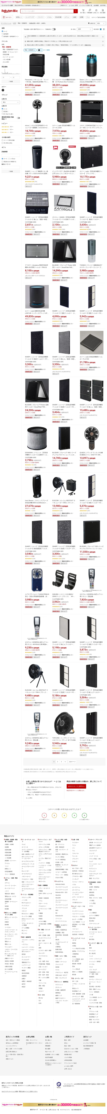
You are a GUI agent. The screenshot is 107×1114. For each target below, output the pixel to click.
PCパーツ (24, 930)
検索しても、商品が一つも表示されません (39, 794)
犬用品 (74, 946)
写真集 (40, 988)
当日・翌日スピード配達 (13, 1040)
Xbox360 (58, 898)
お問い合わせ (68, 1069)
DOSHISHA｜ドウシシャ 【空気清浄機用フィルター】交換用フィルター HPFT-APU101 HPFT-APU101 (36, 455)
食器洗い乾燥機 (9, 961)
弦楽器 (40, 916)
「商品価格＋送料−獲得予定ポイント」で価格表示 (37, 29)
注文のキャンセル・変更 (71, 1048)
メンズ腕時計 (93, 913)
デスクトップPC (26, 897)
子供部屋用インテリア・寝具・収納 (95, 973)
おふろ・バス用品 (77, 919)
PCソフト (24, 933)
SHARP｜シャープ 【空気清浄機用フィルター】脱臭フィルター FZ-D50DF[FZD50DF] (63, 407)
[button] (2, 71)
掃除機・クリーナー (10, 860)
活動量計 (24, 976)
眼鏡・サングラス (94, 878)
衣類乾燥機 (8, 852)
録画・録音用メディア (28, 854)
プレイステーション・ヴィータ (61, 901)
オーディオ (25, 847)
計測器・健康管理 (60, 990)
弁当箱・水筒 (59, 862)
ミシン (7, 866)
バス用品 (91, 900)
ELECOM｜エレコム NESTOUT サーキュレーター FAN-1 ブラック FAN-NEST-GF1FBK (63, 503)
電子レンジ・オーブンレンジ (11, 918)
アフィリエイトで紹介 (70, 1063)
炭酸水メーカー (9, 958)
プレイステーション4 (61, 889)
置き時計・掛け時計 (95, 986)
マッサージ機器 (26, 968)
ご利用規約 (86, 1048)
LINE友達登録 (68, 1060)
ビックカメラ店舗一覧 (85, 5)
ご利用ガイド (63, 5)
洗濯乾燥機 (8, 850)
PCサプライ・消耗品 (28, 913)
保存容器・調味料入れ (61, 854)
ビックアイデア (30, 17)
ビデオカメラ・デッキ (28, 864)
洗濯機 (81, 17)
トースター (8, 927)
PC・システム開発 (44, 977)
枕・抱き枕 (92, 953)
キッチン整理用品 (60, 859)
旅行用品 (91, 939)
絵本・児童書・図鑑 (44, 935)
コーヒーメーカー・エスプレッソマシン (11, 930)
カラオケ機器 (42, 921)
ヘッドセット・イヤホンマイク (45, 866)
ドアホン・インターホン (78, 984)
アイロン (7, 863)
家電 (14, 23)
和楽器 (40, 918)
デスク (91, 967)
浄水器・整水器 (9, 964)
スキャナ (24, 911)
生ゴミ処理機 (8, 969)
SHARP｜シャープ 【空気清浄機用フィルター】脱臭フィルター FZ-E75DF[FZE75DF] (91, 313)
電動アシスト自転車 (95, 845)
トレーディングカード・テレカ (78, 893)
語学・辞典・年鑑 (44, 972)
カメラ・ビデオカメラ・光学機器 (27, 850)
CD (40, 1000)
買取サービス (9, 1059)
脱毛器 (23, 954)
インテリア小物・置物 (95, 1003)
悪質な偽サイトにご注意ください (28, 1091)
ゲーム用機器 (25, 928)
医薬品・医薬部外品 (61, 930)
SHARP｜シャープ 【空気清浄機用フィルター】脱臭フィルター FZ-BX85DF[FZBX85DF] (63, 692)
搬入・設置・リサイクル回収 (14, 1048)
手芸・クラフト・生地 (95, 898)
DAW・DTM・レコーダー (45, 894)
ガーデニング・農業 (78, 996)
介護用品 (58, 946)
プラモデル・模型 (77, 876)
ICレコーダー (25, 871)
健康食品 (58, 993)
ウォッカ (74, 856)
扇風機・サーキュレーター (11, 902)
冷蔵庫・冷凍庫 (9, 844)
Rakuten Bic (10, 11)
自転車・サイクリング (95, 842)
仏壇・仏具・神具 (94, 1022)
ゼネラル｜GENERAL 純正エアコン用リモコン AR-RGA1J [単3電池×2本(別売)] (36, 644)
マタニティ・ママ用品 (78, 916)
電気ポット (8, 941)
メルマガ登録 (68, 1057)
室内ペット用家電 (77, 972)
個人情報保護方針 (88, 1046)
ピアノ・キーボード (44, 888)
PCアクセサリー (26, 903)
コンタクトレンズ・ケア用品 (61, 943)
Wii (56, 913)
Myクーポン (48, 1051)
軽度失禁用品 (59, 952)
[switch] (18, 118)
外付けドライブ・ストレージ (28, 920)
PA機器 (41, 891)
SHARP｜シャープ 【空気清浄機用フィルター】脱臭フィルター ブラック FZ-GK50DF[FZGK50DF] (37, 359)
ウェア (91, 861)
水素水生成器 (8, 966)
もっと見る (29, 798)
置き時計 (91, 921)
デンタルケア (25, 959)
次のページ (72, 761)
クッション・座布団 (95, 961)
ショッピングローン (11, 1046)
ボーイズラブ (42, 969)
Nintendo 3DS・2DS (61, 892)
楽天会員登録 (101, 17)
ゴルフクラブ (93, 850)
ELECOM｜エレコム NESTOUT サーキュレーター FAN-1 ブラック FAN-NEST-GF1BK (36, 692)
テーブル (91, 964)
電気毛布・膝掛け (10, 893)
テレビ (88, 17)
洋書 (40, 980)
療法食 (74, 974)
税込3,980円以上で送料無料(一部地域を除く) (27, 5)
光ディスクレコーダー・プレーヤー (27, 857)
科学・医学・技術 (44, 975)
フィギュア (75, 879)
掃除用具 (91, 892)
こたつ (7, 891)
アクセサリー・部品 (27, 879)
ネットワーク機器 (27, 916)
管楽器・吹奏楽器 (44, 898)
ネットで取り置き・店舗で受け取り (14, 1055)
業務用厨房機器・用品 (61, 869)
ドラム (40, 901)
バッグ (91, 936)
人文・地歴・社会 (44, 961)
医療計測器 (58, 949)
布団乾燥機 (8, 855)
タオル (91, 906)
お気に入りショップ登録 (71, 1051)
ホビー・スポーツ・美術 (45, 944)
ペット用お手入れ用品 (78, 948)
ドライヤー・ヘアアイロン (28, 940)
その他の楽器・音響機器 (45, 925)
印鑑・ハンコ (93, 889)
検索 (11, 81)
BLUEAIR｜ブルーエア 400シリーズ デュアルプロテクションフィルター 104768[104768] (64, 455)
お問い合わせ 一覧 (54, 1109)
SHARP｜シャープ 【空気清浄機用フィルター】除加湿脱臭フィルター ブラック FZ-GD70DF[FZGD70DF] (36, 549)
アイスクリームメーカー (11, 972)
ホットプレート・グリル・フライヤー (11, 935)
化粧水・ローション (61, 961)
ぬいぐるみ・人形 (77, 868)
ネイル (57, 970)
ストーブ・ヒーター (10, 885)
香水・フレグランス (61, 978)
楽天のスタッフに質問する (76, 786)
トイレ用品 (92, 903)
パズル (74, 884)
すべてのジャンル (6, 23)
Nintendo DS (59, 916)
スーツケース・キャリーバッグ (95, 933)
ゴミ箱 (91, 994)
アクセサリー (42, 906)
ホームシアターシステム (28, 867)
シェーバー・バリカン (28, 947)
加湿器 (7, 906)
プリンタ (24, 908)
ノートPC (24, 900)
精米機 (7, 924)
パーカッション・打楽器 (45, 909)
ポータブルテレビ (27, 874)
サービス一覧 (43, 1109)
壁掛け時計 (92, 918)
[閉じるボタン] (103, 37)
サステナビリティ (65, 1109)
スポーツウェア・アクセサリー (95, 874)
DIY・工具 (75, 981)
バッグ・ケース (93, 856)
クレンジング (59, 964)
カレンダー (42, 953)
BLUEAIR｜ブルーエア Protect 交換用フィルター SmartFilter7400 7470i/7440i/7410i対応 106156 (64, 267)
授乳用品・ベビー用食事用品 (78, 925)
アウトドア (92, 871)
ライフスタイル (43, 956)
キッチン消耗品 (59, 857)
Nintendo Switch (60, 884)
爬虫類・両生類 (76, 963)
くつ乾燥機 (8, 858)
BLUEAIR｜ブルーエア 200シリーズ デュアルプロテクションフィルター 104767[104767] (91, 549)
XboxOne (58, 895)
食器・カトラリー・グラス (61, 850)
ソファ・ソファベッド (95, 959)
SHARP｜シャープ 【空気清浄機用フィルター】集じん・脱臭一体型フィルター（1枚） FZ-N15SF (36, 219)
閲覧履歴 (47, 1046)
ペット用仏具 (76, 969)
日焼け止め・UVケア (61, 975)
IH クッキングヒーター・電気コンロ (10, 954)
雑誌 (40, 958)
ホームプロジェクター (28, 861)
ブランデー (75, 859)
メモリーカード (26, 876)
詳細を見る (88, 45)
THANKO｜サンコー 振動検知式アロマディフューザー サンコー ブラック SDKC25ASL (91, 267)
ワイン (74, 845)
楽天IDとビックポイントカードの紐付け (53, 1064)
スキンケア (58, 959)
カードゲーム (76, 887)
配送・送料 (67, 1040)
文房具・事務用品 (94, 887)
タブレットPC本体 (44, 847)
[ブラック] (3, 90)
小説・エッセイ (43, 966)
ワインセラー (8, 947)
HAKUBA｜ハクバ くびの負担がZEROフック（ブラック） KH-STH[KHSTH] (63, 596)
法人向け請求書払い (51, 1060)
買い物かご (48, 1040)
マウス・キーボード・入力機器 (28, 924)
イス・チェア (93, 969)
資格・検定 (42, 985)
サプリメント (59, 984)
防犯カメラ (75, 988)
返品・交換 (67, 1046)
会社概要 (96, 5)
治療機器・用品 (59, 932)
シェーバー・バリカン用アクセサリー (28, 950)
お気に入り (48, 1043)
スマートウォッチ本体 (45, 870)
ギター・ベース (43, 903)
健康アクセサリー (60, 998)
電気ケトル (8, 944)
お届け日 (4, 106)
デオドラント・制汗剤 (61, 972)
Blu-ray (41, 998)
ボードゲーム (76, 890)
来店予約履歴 (49, 1057)
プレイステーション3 (61, 905)
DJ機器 (41, 913)
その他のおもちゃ (77, 902)
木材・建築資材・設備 (78, 994)
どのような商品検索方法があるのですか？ (39, 792)
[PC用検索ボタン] (76, 11)
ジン (73, 848)
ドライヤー (41, 17)
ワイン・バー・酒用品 (61, 875)
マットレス (92, 950)
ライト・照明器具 (10, 874)
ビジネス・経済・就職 (45, 950)
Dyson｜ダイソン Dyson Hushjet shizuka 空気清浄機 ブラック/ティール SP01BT (92, 82)
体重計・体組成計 (27, 981)
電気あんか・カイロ (10, 896)
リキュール (75, 853)
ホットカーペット (10, 888)
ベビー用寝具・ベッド (78, 922)
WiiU (56, 910)
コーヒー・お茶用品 (61, 872)
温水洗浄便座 (25, 973)
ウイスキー (75, 842)
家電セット (19, 17)
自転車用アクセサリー (95, 848)
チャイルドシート (77, 931)
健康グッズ (58, 995)
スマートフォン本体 (44, 844)
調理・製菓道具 (59, 847)
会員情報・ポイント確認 (52, 1054)
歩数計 (23, 978)
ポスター (41, 991)
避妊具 (57, 939)
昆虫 (73, 966)
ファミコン (58, 918)
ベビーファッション (78, 914)
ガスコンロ (8, 939)
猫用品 (74, 943)
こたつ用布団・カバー (95, 997)
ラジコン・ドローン (78, 882)
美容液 (57, 967)
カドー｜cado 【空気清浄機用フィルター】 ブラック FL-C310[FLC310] (91, 173)
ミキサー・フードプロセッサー (11, 950)
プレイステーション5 (61, 887)
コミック (41, 932)
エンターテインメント (45, 938)
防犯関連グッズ (93, 1014)
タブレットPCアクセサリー (45, 855)
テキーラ (74, 861)
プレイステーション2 (61, 907)
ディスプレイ (25, 905)
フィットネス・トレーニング (95, 865)
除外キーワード (6, 164)
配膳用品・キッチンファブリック (61, 865)
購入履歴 (47, 1048)
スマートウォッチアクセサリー (45, 873)
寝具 (90, 948)
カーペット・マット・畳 (95, 983)
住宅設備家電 (8, 871)
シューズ (91, 853)
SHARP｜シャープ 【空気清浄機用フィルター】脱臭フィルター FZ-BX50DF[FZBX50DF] (91, 644)
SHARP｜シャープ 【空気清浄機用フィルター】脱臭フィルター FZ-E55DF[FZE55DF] (91, 503)
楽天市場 (102, 5)
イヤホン (49, 17)
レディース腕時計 (94, 915)
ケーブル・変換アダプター (45, 859)
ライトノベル (42, 983)
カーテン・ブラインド (95, 979)
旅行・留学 (42, 940)
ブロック (74, 899)
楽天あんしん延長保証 (12, 1043)
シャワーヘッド (26, 965)
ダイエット (58, 987)
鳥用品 (74, 956)
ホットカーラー (26, 957)
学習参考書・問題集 (44, 964)
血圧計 (23, 984)
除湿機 (7, 909)
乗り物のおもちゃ (77, 873)
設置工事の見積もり (11, 1051)
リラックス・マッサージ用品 (61, 1001)
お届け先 (4, 99)
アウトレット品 (93, 1011)
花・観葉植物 (76, 1003)
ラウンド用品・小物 (95, 859)
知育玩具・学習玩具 (78, 871)
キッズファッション (78, 911)
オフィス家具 (93, 1000)
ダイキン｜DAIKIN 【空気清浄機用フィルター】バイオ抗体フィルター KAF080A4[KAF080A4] (64, 219)
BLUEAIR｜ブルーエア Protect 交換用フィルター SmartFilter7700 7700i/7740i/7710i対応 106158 (36, 407)
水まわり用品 (59, 877)
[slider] (2, 74)
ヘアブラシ (25, 944)
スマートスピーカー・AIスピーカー (28, 885)
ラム (73, 850)
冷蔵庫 (74, 17)
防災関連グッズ (76, 991)
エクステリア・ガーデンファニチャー (78, 1000)
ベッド (91, 956)
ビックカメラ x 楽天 (7, 5)
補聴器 (23, 970)
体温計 (23, 986)
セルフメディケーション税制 (10, 1091)
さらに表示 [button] (6, 62)
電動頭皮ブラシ (26, 962)
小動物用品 (75, 954)
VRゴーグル (42, 881)
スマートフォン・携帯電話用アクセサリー (45, 850)
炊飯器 (7, 922)
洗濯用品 (91, 895)
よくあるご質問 (73, 5)
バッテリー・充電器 (44, 863)
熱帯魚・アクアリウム (78, 951)
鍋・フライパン (59, 844)
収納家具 (91, 976)
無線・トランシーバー (28, 882)
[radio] (2, 31)
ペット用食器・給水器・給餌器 (78, 960)
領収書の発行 (68, 1054)
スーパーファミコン (61, 921)
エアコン (66, 17)
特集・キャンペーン (31, 1040)
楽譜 (40, 948)
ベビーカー (75, 929)
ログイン (94, 17)
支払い (66, 1043)
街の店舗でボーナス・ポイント (34, 1043)
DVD (40, 1003)
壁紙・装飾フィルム (95, 989)
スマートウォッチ (94, 923)
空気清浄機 (58, 17)
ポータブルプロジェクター (28, 889)
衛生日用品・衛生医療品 (61, 936)
